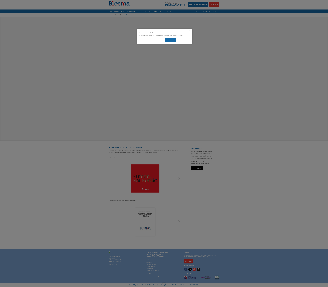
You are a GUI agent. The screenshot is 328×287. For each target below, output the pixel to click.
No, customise (157, 39)
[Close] (190, 31)
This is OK (170, 39)
